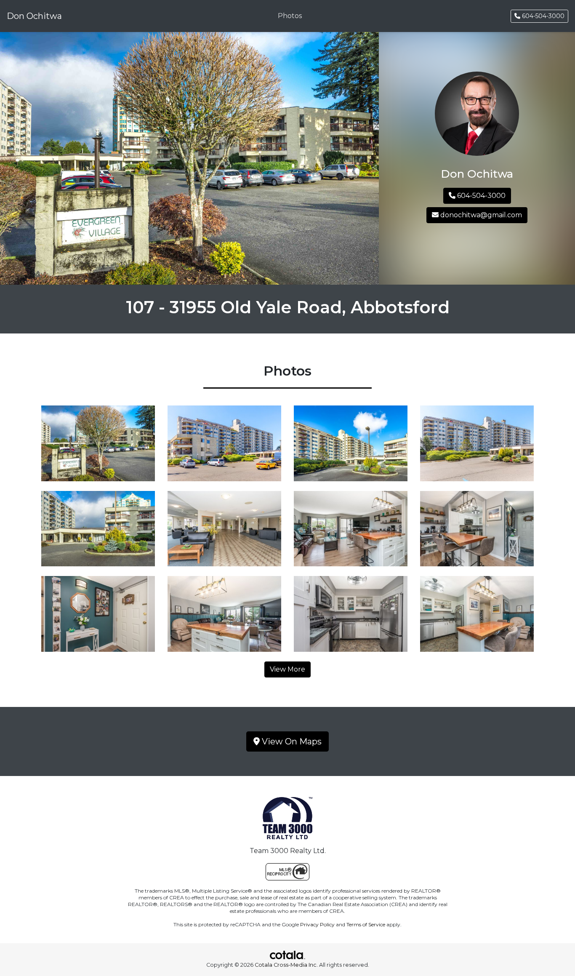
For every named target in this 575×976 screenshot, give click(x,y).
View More (287, 669)
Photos (290, 16)
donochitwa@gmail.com (480, 215)
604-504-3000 (542, 16)
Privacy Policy (317, 924)
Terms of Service (365, 924)
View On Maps (291, 741)
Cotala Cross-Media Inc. (286, 965)
